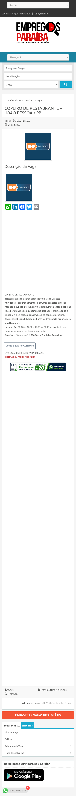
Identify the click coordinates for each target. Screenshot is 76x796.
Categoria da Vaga (14, 746)
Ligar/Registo (41, 13)
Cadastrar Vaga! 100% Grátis (16, 13)
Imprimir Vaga (33, 703)
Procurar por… (11, 725)
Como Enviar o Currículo (19, 345)
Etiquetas (27, 725)
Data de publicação (14, 753)
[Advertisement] (38, 252)
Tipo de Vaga (11, 732)
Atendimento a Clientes (54, 690)
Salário (8, 739)
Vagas (8, 121)
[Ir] (66, 84)
